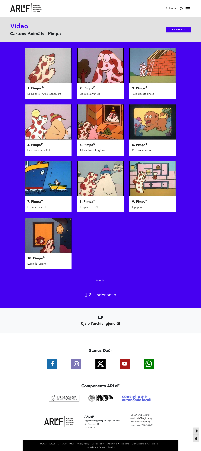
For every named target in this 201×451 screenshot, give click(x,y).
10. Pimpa (36, 258)
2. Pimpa (87, 88)
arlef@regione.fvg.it (145, 418)
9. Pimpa (139, 201)
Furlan (169, 8)
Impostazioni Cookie (96, 447)
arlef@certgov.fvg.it (143, 421)
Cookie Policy (98, 443)
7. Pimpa (35, 201)
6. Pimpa (139, 145)
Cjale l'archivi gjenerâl (100, 323)
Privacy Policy (83, 443)
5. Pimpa (87, 145)
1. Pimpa (35, 88)
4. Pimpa (35, 145)
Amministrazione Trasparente (143, 428)
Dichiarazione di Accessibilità (145, 443)
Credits (111, 447)
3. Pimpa (139, 88)
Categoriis (177, 29)
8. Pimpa (87, 201)
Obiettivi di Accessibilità (118, 443)
